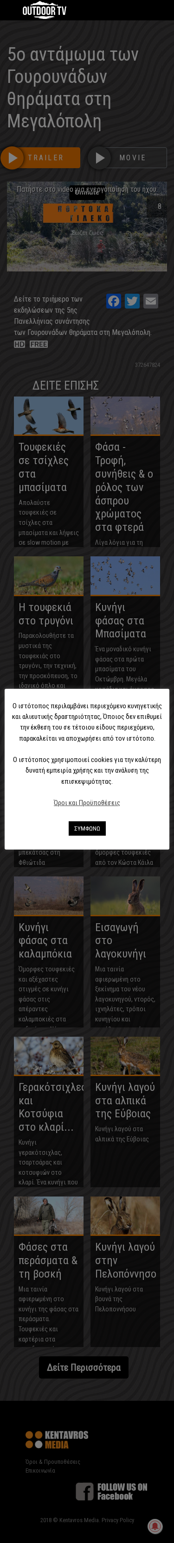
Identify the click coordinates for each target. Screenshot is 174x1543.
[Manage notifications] (155, 1526)
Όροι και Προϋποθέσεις (87, 803)
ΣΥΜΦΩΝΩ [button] (87, 828)
